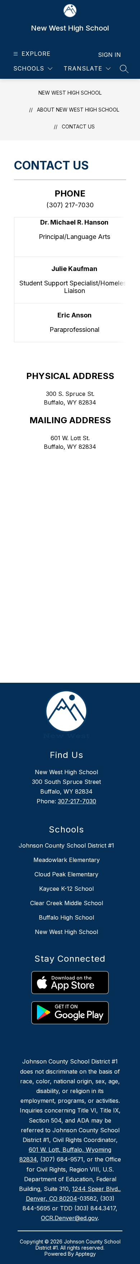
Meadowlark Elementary (66, 859)
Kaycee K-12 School (66, 888)
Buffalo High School (66, 917)
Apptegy (85, 1254)
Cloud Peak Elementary (66, 874)
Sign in (109, 54)
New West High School (70, 93)
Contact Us (78, 126)
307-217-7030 (77, 801)
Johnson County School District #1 (66, 845)
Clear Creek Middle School (66, 903)
